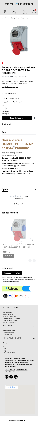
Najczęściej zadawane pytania (13, 347)
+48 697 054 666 (21, 370)
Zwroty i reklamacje (9, 322)
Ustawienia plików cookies (11, 318)
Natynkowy (24, 18)
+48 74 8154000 (10, 370)
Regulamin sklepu (8, 314)
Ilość (3, 105)
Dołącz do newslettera (12, 273)
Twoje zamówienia (9, 330)
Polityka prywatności (9, 316)
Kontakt (5, 345)
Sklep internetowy (17, 420)
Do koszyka (8, 255)
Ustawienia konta (8, 332)
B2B (4, 349)
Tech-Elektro (5, 18)
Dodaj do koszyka (16, 118)
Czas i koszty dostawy (10, 320)
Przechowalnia (7, 334)
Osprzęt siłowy (15, 18)
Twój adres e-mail (7, 268)
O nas (5, 343)
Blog (4, 351)
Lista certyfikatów (9, 353)
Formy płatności (8, 312)
